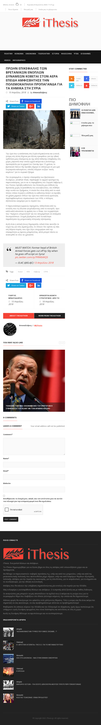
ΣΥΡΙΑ (46, 272)
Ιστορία (19, 629)
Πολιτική (19, 642)
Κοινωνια (19, 53)
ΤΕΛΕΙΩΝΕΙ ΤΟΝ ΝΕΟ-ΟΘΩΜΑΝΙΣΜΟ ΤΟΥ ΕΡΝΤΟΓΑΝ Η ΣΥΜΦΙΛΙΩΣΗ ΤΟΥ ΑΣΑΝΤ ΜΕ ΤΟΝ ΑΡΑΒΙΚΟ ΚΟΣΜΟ (29, 407)
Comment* (8, 434)
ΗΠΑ (28, 272)
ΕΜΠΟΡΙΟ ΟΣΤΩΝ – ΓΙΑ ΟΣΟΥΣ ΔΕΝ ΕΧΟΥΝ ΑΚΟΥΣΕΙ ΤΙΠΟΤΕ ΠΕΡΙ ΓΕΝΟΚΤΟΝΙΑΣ (48, 684)
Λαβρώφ (37, 272)
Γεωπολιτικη (44, 53)
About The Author (19, 315)
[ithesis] (50, 21)
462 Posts (38, 325)
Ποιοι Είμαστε (13, 9)
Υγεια (76, 53)
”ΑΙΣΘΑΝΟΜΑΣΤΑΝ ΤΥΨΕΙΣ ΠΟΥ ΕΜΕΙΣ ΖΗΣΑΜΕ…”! (36, 631)
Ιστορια (55, 53)
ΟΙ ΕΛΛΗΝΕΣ (86, 53)
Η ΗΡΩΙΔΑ (20, 671)
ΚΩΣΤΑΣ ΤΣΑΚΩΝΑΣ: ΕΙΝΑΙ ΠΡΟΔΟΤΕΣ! (32, 697)
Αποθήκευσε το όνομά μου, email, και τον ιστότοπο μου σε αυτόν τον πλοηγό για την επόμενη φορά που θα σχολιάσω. (32, 499)
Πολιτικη (8, 53)
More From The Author (50, 315)
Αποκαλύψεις (40, 92)
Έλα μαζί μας (28, 9)
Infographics (19, 60)
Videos (7, 60)
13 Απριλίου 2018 (43, 262)
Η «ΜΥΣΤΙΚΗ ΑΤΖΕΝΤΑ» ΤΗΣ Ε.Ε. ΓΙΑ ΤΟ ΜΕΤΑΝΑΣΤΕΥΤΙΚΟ (39, 645)
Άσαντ (20, 272)
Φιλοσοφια (66, 53)
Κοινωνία (19, 655)
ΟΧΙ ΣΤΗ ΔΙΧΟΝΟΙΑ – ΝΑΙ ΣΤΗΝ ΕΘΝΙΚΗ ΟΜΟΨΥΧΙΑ (36, 658)
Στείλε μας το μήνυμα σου (48, 9)
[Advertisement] (50, 42)
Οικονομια (31, 53)
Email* (6, 471)
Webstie (7, 483)
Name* (6, 458)
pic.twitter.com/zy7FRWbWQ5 (31, 257)
